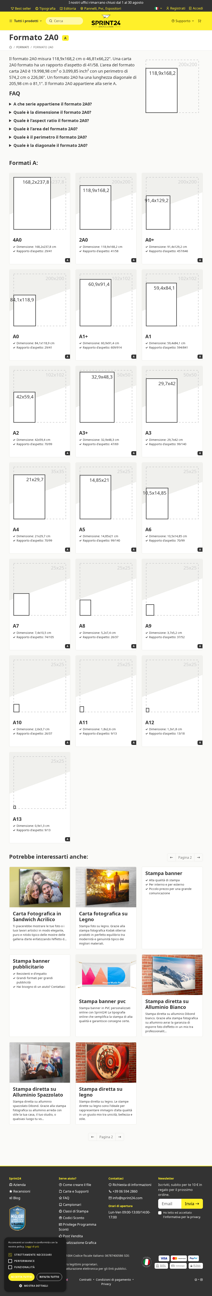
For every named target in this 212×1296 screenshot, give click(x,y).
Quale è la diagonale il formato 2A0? (50, 145)
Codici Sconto (73, 1218)
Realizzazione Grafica (79, 1242)
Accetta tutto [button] (21, 1277)
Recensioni (21, 1191)
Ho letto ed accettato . (182, 1215)
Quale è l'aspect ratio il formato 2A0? (51, 120)
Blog (16, 1198)
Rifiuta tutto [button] (49, 1277)
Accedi (197, 8)
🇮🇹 (156, 8)
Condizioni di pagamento (113, 1280)
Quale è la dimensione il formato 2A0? (52, 112)
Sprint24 (106, 22)
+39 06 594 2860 (124, 1191)
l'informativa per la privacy (181, 1217)
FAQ (65, 1198)
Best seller (22, 8)
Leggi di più (32, 1246)
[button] (10, 1255)
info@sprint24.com (127, 1198)
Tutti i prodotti (26, 21)
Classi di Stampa (75, 1211)
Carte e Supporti (75, 1191)
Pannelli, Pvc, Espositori (102, 8)
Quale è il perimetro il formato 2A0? (50, 137)
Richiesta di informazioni (131, 1184)
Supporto (183, 21)
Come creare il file (76, 1184)
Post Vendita (72, 1236)
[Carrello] (199, 21)
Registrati (177, 8)
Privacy (106, 1284)
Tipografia (47, 8)
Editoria (69, 8)
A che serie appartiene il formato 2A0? (52, 104)
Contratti (85, 1280)
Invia (190, 1203)
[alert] (35, 1264)
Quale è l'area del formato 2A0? (45, 128)
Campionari (71, 1204)
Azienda (19, 1184)
